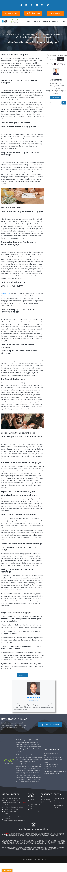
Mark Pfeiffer (33, 697)
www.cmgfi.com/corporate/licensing (24, 849)
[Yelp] (21, 5)
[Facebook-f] (32, 5)
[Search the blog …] (53, 103)
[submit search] (64, 102)
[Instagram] (42, 5)
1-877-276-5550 (40, 838)
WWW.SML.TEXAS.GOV (45, 837)
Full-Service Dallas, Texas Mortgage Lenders (20, 34)
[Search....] (33, 9)
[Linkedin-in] (26, 5)
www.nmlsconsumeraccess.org (44, 849)
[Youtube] (37, 5)
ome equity (6, 294)
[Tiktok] (48, 5)
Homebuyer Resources (53, 34)
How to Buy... (58, 803)
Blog (40, 34)
